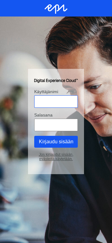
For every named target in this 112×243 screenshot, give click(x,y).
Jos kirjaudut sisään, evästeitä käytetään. (56, 156)
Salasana (43, 114)
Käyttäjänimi (46, 91)
